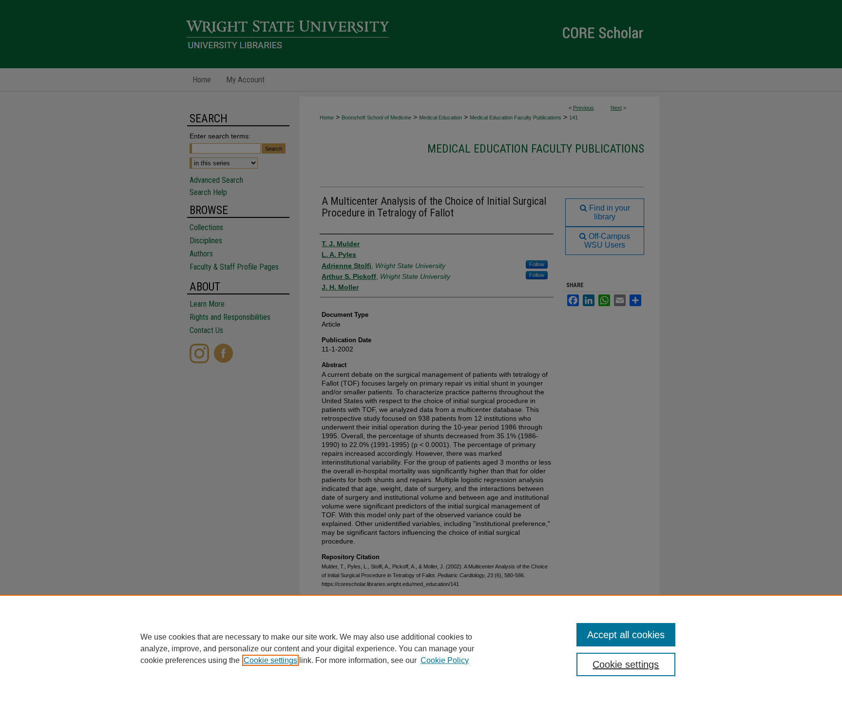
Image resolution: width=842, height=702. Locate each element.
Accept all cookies (626, 634)
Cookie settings (270, 660)
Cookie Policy (445, 660)
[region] (421, 648)
